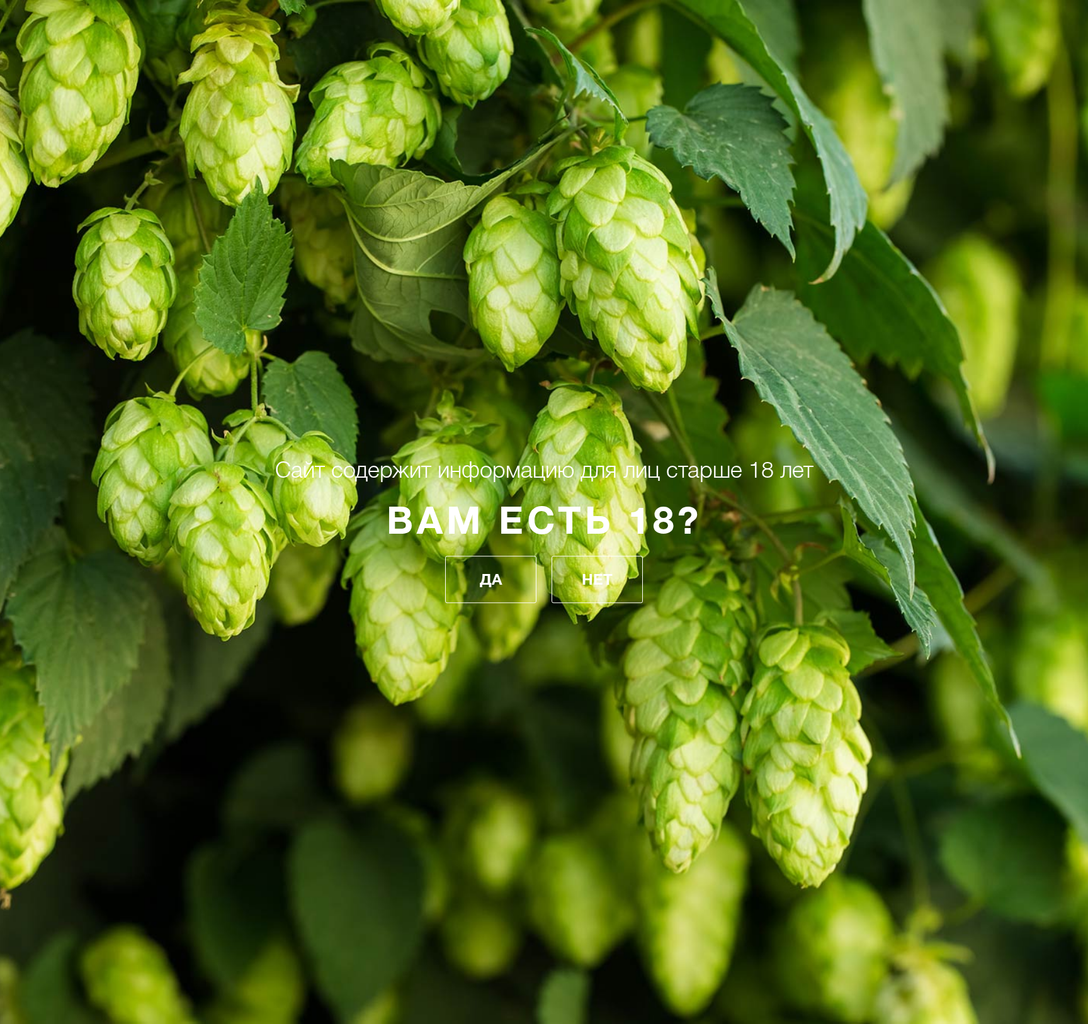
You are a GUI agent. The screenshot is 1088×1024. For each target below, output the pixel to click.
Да (491, 579)
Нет (597, 579)
